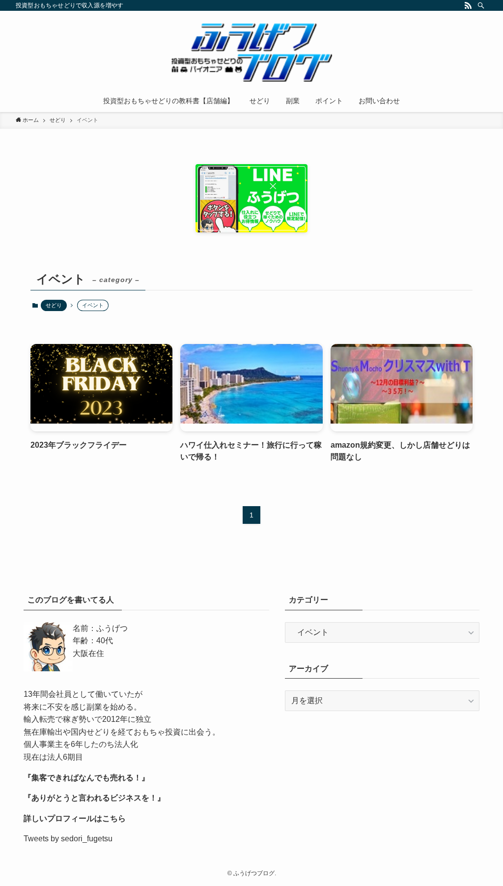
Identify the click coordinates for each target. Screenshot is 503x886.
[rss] (468, 5)
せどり (54, 305)
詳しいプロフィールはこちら (75, 818)
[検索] (481, 5)
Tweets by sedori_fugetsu (68, 838)
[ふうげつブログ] (251, 52)
